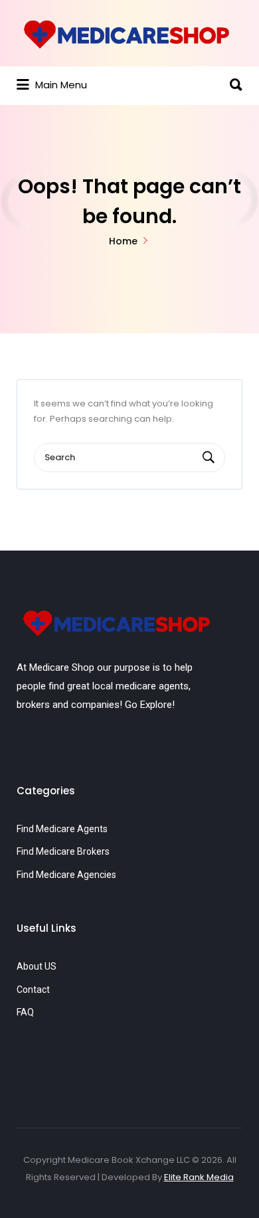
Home (123, 241)
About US (36, 966)
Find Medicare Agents (62, 829)
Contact (33, 989)
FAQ (25, 1012)
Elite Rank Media (199, 1177)
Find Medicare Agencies (66, 874)
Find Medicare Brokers (63, 851)
